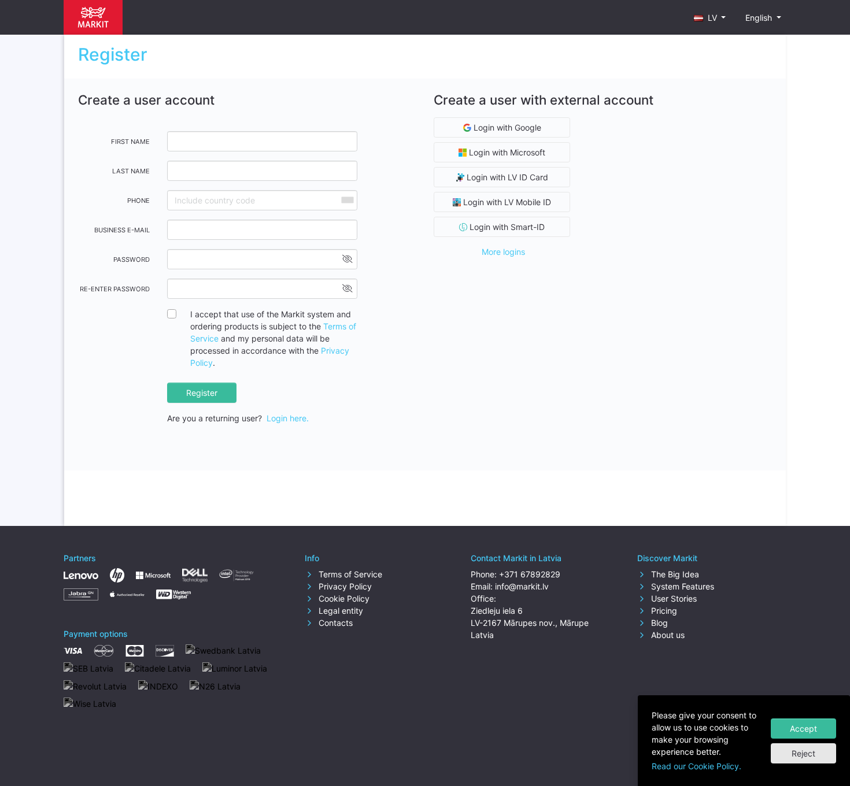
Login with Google (506, 127)
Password (131, 259)
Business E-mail (122, 230)
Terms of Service (349, 574)
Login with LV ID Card (506, 177)
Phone (138, 200)
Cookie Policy (342, 598)
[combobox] (347, 200)
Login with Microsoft (506, 152)
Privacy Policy (344, 586)
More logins (503, 252)
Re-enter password (115, 289)
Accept (803, 728)
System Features (681, 586)
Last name (131, 171)
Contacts (334, 623)
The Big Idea (674, 574)
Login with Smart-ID (506, 227)
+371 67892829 (529, 574)
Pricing (663, 611)
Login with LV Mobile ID (506, 202)
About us (667, 635)
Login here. (288, 418)
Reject (803, 753)
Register (201, 393)
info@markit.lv (522, 586)
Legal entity (339, 611)
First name (130, 142)
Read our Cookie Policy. (696, 766)
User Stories (673, 598)
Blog (658, 623)
